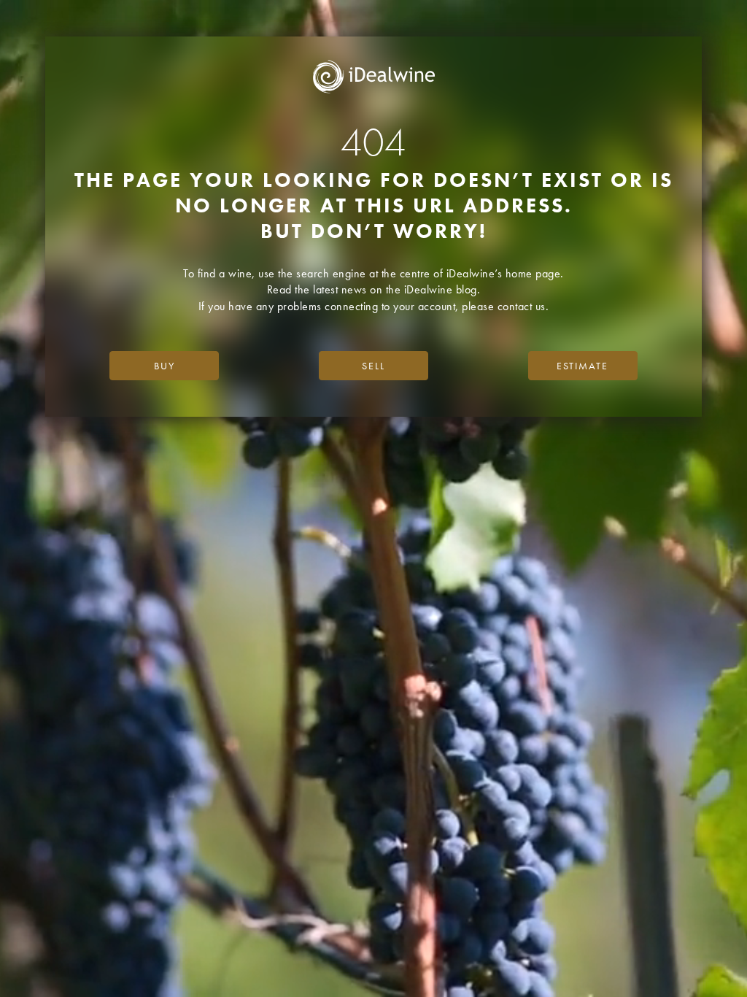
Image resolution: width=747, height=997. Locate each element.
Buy (164, 365)
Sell (373, 365)
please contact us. (505, 306)
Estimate (582, 365)
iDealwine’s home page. (505, 273)
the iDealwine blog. (433, 289)
